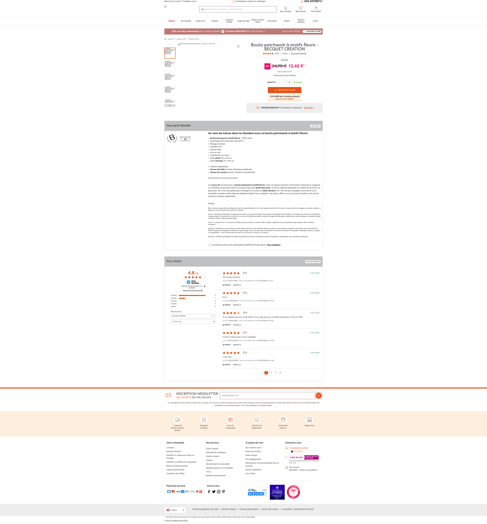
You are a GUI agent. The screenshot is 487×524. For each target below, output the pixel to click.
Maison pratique (301, 21)
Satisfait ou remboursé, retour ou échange (180, 456)
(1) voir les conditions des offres (176, 520)
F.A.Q (208, 472)
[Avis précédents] (262, 372)
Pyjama (215, 21)
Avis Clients (250, 474)
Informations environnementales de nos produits (262, 464)
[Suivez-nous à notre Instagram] (219, 493)
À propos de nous (254, 443)
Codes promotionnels (175, 470)
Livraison (170, 448)
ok (319, 395)
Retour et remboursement (177, 466)
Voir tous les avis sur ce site (193, 290)
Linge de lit (200, 21)
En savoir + (309, 108)
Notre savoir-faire (253, 452)
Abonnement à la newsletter (218, 464)
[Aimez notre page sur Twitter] (214, 493)
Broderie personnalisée (216, 476)
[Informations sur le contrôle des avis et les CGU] (205, 286)
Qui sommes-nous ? (254, 448)
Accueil (171, 39)
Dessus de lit (194, 39)
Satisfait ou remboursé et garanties (181, 462)
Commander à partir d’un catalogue (250, 1)
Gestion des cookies (270, 509)
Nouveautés (186, 21)
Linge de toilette (229, 21)
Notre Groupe (251, 455)
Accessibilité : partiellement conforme (298, 509)
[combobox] (238, 9)
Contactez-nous (293, 443)
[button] (175, 510)
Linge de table (243, 21)
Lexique (209, 460)
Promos (171, 21)
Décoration (272, 21)
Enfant (286, 21)
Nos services (212, 443)
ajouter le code (314, 31)
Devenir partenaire (253, 470)
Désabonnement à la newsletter (219, 468)
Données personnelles (248, 509)
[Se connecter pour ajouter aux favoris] (238, 46)
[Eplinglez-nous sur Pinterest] (223, 493)
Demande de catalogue (216, 453)
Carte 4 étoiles (212, 449)
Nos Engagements (253, 459)
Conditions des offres (175, 474)
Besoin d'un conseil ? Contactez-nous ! (180, 1)
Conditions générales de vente (205, 509)
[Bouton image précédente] (170, 44)
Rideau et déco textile (257, 21)
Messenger (298, 451)
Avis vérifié (315, 273)
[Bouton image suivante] (170, 105)
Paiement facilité (173, 452)
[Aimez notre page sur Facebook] (209, 493)
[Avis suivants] (280, 372)
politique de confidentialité (261, 405)
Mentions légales (228, 509)
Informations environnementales (223, 178)
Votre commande (175, 443)
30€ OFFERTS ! (313, 1)
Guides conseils (212, 456)
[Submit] (202, 9)
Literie (315, 21)
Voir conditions (273, 245)
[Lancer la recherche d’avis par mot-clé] (214, 321)
